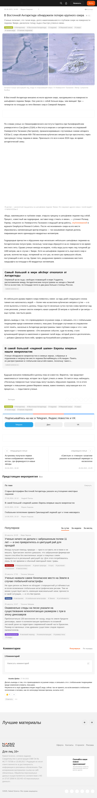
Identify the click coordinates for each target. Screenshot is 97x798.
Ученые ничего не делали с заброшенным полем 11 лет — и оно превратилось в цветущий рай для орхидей (36, 542)
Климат (8, 598)
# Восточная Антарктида (36, 27)
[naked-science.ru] (93, 791)
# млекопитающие (44, 634)
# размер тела (59, 634)
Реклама (90, 745)
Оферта (59, 745)
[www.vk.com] (72, 791)
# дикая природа (39, 565)
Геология (8, 27)
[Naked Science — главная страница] (14, 3)
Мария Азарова (27, 9)
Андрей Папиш (27, 498)
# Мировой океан (65, 27)
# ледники (52, 27)
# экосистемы (21, 568)
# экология (10, 568)
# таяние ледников (25, 30)
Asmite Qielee (14, 679)
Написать (77, 3)
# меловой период (27, 634)
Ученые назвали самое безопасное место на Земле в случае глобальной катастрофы (37, 579)
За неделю (76, 528)
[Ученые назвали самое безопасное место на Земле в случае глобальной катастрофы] (82, 587)
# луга (51, 565)
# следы (9, 637)
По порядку (88, 648)
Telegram (18, 425)
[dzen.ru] (82, 791)
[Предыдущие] (85, 722)
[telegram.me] (87, 791)
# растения (60, 565)
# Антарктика (20, 27)
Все (41, 477)
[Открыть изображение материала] (48, 59)
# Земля (51, 598)
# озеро (78, 27)
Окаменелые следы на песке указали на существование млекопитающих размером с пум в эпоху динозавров (35, 611)
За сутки (65, 528)
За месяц (88, 528)
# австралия (18, 598)
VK (78, 425)
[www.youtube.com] (77, 791)
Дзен (48, 425)
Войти (91, 3)
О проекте (79, 745)
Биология (9, 565)
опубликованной (79, 223)
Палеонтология (12, 634)
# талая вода (10, 30)
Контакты (69, 745)
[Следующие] (92, 722)
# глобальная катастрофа (36, 598)
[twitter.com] (67, 791)
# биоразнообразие (23, 565)
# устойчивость (63, 598)
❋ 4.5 (88, 16)
